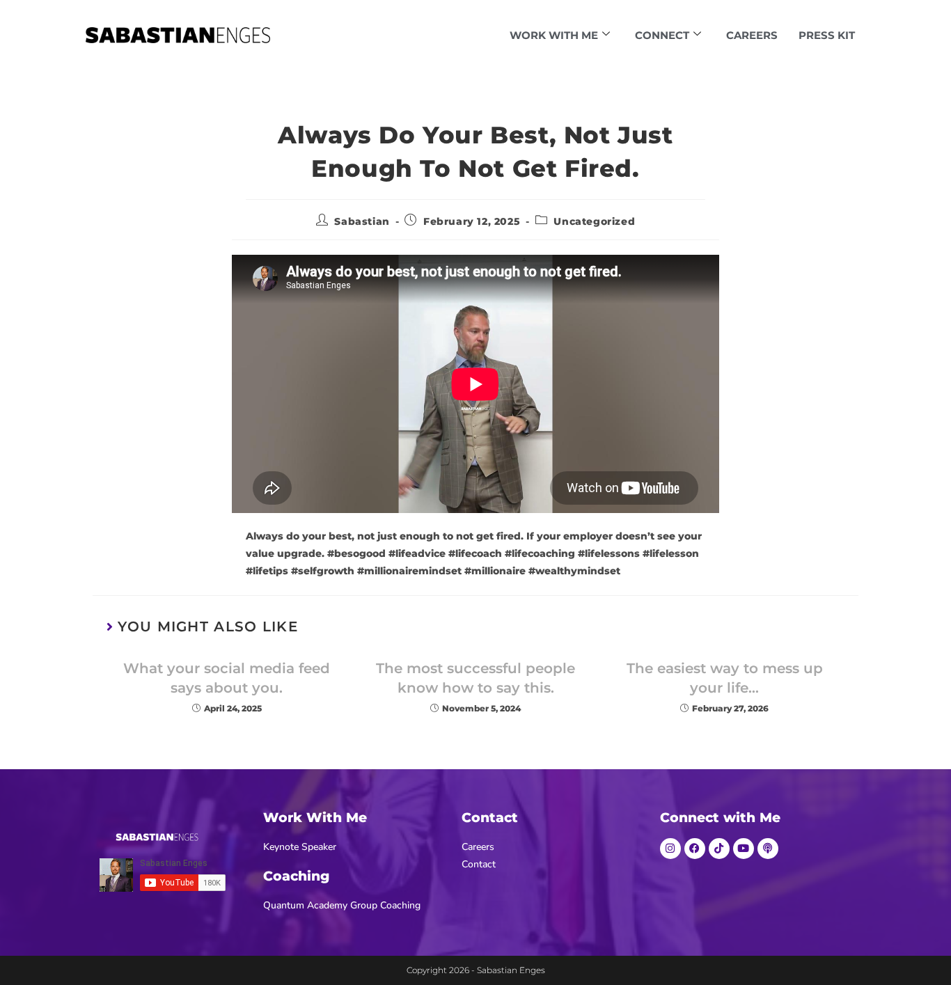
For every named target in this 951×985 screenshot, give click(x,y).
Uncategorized (594, 221)
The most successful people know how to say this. (475, 678)
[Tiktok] (719, 848)
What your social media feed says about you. (226, 678)
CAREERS (752, 35)
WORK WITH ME (554, 35)
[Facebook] (694, 848)
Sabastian (361, 221)
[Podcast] (767, 848)
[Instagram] (670, 848)
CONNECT (662, 35)
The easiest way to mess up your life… (725, 678)
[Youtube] (743, 848)
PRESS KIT (827, 35)
